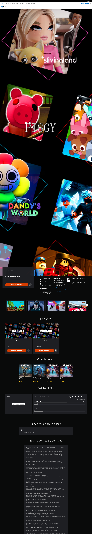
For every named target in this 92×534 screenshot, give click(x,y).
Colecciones (40, 7)
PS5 (9, 3)
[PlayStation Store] (7, 7)
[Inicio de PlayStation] (2, 3)
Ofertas (46, 7)
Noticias (27, 3)
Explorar (61, 7)
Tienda (5, 3)
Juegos (12, 3)
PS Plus (17, 3)
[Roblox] (15, 305)
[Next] (87, 305)
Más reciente (32, 7)
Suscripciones (53, 7)
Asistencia (33, 3)
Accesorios (22, 3)
